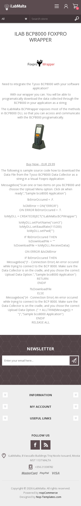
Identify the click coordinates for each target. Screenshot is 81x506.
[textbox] (51, 19)
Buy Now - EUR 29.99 (40, 164)
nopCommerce (48, 493)
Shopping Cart (75, 6)
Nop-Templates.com (48, 497)
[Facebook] (35, 445)
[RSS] (45, 445)
